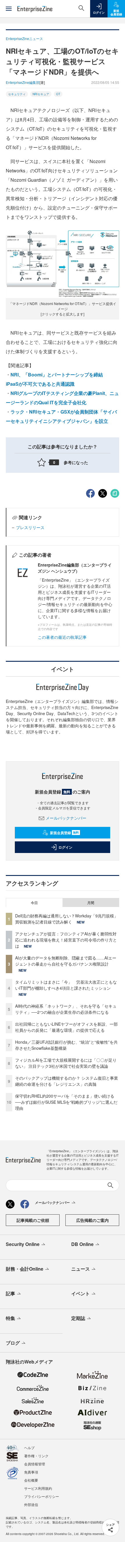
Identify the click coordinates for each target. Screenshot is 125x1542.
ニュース (80, 1268)
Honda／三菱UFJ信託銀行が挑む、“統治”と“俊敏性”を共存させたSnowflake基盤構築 (66, 1045)
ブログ (13, 1342)
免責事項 (31, 1471)
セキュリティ (17, 94)
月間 (90, 902)
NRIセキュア (41, 94)
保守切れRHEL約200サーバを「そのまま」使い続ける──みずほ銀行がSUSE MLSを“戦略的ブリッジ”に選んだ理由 (66, 1102)
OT (58, 94)
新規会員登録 (64, 832)
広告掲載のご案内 (92, 1220)
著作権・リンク (36, 1455)
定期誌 (78, 1318)
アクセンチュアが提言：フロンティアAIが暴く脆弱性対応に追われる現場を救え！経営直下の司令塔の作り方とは (66, 940)
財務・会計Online (24, 1268)
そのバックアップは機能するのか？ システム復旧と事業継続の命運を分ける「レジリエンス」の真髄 (66, 1081)
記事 (10, 1293)
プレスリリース (30, 527)
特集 (10, 1318)
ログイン (65, 847)
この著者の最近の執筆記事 (62, 637)
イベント (80, 1293)
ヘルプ (29, 1447)
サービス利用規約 (38, 1488)
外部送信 (31, 1504)
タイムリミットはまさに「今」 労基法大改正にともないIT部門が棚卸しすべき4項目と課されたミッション (66, 985)
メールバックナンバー (66, 818)
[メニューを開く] (8, 8)
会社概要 (31, 1480)
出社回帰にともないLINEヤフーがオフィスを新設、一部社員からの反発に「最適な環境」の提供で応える (66, 1027)
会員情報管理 (34, 1463)
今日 (34, 902)
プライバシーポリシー (41, 1496)
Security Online (23, 1244)
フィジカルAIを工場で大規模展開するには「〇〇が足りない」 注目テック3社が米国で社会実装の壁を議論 (66, 1063)
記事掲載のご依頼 (33, 1220)
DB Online (82, 1244)
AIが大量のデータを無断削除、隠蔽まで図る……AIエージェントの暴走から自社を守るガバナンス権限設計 (65, 961)
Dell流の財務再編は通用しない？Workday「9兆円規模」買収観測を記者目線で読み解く (66, 919)
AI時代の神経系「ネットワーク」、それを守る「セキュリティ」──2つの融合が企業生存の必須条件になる (66, 1009)
